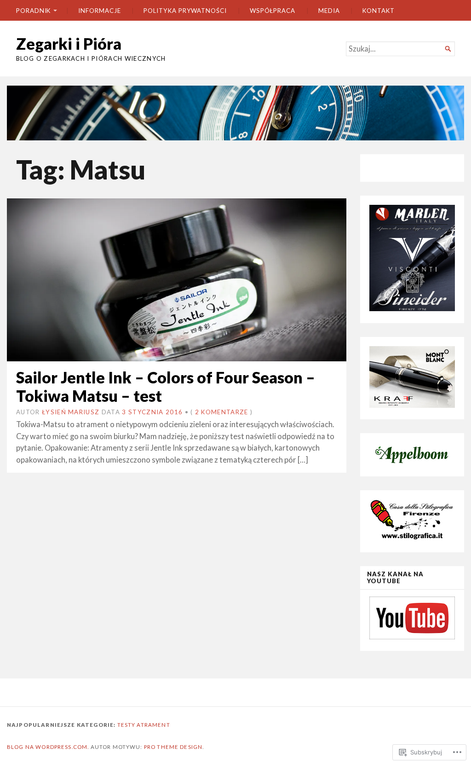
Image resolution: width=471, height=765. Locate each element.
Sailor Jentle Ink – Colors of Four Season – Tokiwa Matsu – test (165, 386)
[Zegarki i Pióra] (235, 113)
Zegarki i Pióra (68, 43)
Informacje (99, 10)
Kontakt (378, 10)
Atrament (153, 725)
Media (329, 10)
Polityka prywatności (185, 10)
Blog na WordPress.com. (48, 747)
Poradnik (33, 10)
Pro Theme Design (173, 747)
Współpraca (272, 10)
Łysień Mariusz (70, 412)
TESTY (126, 725)
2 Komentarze (221, 412)
